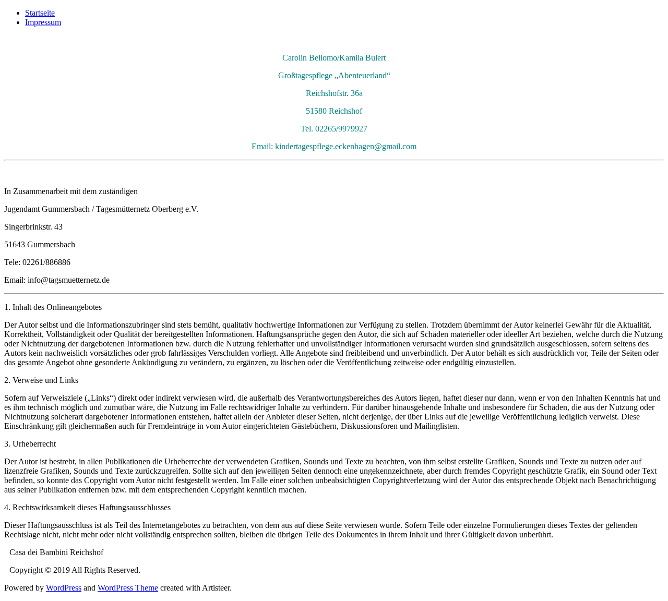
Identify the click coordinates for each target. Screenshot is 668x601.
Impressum (43, 22)
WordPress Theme (128, 587)
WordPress (63, 587)
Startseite (40, 12)
